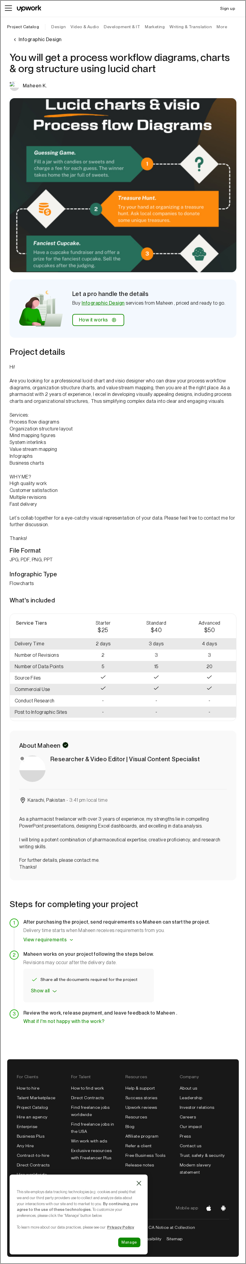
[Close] (138, 1183)
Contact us (191, 1145)
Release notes (139, 1165)
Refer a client (138, 1145)
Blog (130, 1126)
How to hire (28, 1088)
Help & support (140, 1088)
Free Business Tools (145, 1155)
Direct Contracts (33, 1165)
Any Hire (25, 1145)
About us (188, 1088)
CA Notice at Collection (171, 1227)
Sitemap (174, 1238)
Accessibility (148, 1238)
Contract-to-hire (33, 1155)
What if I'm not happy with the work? (63, 1021)
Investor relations (197, 1107)
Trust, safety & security (202, 1155)
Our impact (191, 1126)
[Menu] (8, 8)
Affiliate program (141, 1136)
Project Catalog (23, 26)
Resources (136, 1117)
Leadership (191, 1097)
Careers (188, 1117)
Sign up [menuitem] (227, 8)
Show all (40, 991)
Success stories (141, 1097)
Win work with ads (89, 1141)
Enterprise (27, 1126)
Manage (129, 1242)
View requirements (45, 940)
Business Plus (30, 1136)
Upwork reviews (141, 1107)
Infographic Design (103, 303)
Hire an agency (32, 1117)
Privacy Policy (120, 1227)
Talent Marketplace (36, 1097)
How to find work (87, 1088)
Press (185, 1136)
